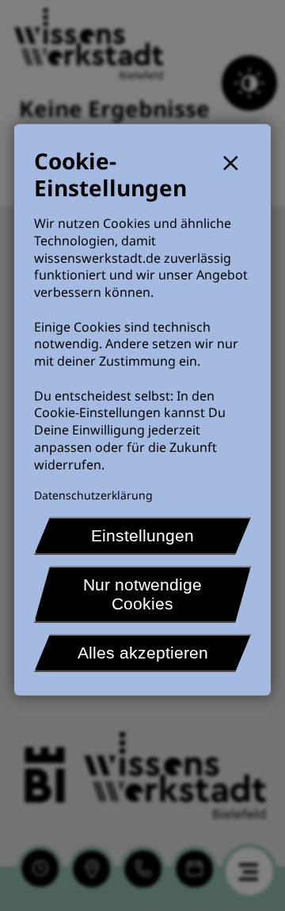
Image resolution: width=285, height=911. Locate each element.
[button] (237, 161)
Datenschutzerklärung (93, 495)
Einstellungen (142, 535)
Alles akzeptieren (143, 652)
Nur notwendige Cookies (142, 594)
